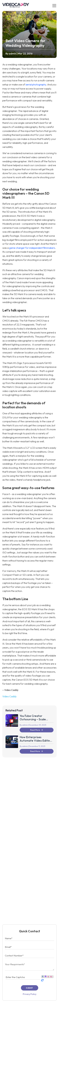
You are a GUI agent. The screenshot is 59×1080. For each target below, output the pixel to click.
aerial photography (35, 84)
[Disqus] (29, 800)
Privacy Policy (29, 994)
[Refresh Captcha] (42, 980)
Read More (35, 730)
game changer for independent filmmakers (32, 247)
